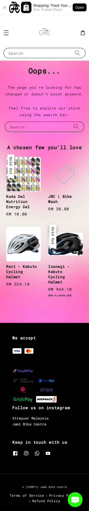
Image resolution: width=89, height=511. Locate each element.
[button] (6, 32)
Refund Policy (46, 501)
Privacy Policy (64, 495)
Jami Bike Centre (29, 424)
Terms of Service (27, 495)
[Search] (77, 53)
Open (79, 7)
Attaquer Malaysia (30, 418)
